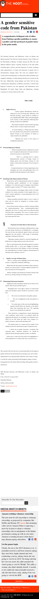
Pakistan (7, 391)
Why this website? (6, 587)
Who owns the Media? (8, 590)
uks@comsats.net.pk (11, 386)
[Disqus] (19, 420)
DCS (12, 597)
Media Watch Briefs (13, 508)
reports (22, 523)
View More (19, 581)
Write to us (25, 587)
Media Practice (7, 32)
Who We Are (16, 587)
